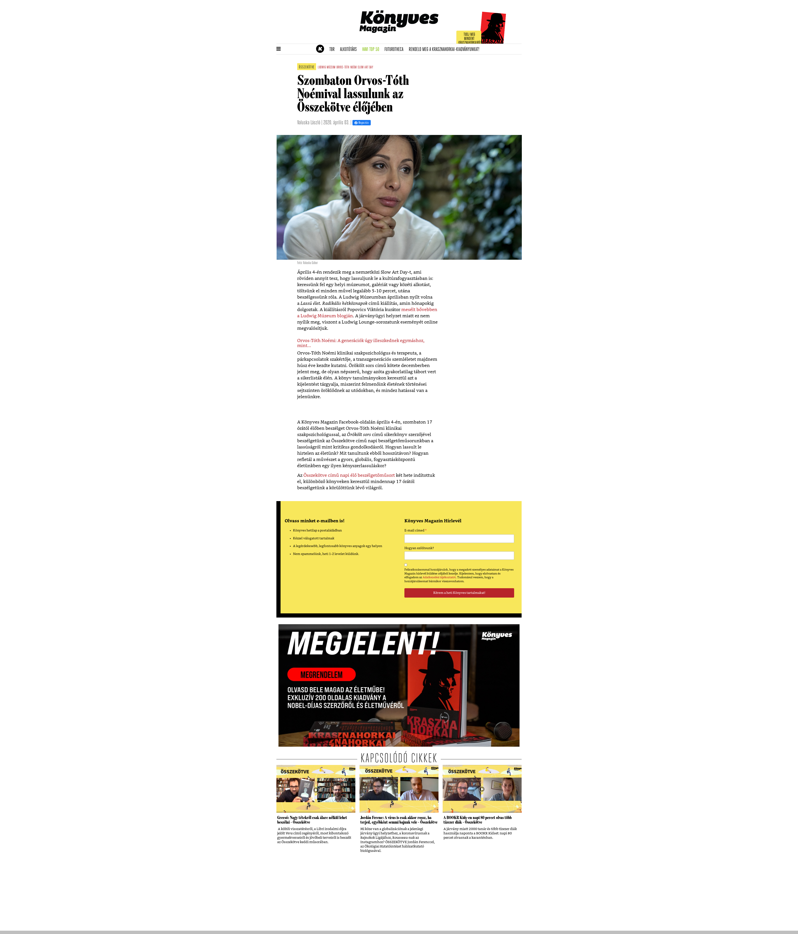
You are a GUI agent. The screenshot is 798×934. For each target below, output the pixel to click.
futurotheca (395, 49)
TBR (333, 49)
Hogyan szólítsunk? (419, 548)
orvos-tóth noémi (346, 67)
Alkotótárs (350, 49)
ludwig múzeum (327, 67)
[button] (278, 49)
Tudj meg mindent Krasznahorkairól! (470, 38)
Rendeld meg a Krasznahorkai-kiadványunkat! (445, 49)
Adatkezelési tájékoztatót (439, 577)
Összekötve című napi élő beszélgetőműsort (349, 475)
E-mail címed (415, 531)
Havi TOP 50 (372, 49)
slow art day (365, 67)
